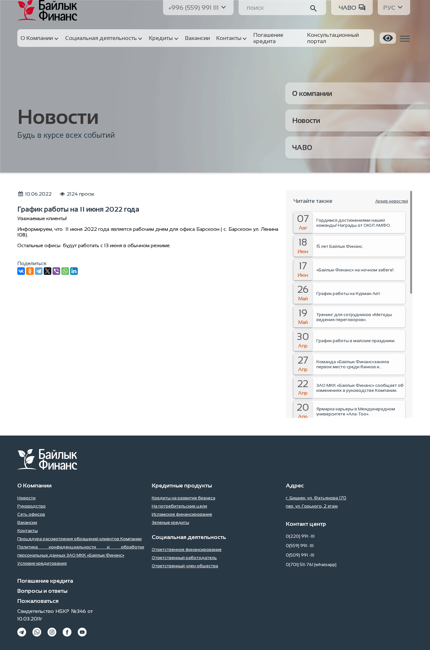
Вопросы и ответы (42, 591)
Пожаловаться (38, 601)
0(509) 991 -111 (300, 555)
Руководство (31, 505)
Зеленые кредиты (170, 522)
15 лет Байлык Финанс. (339, 246)
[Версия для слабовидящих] (388, 38)
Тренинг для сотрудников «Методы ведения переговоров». (354, 317)
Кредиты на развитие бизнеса (183, 497)
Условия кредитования (42, 563)
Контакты (27, 530)
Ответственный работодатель (184, 557)
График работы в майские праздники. (355, 340)
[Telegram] (38, 271)
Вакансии (27, 522)
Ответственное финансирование (187, 549)
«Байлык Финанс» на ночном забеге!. (355, 269)
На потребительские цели (179, 505)
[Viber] (56, 271)
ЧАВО (347, 7)
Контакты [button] (228, 38)
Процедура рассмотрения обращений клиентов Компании (79, 538)
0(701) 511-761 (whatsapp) (311, 564)
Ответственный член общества (185, 565)
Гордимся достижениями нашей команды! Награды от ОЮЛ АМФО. (353, 223)
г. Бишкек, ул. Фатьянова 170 (316, 497)
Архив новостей (391, 201)
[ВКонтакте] (21, 271)
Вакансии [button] (197, 38)
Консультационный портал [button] (333, 38)
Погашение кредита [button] (268, 38)
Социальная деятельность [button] (101, 38)
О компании (312, 93)
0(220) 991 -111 (300, 536)
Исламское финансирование (182, 514)
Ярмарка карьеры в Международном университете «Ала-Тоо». (355, 411)
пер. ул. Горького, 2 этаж (312, 505)
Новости (306, 121)
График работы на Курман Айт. (348, 293)
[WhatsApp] (65, 271)
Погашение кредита (45, 581)
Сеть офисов (31, 514)
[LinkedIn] (74, 271)
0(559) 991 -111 (300, 545)
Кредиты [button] (161, 38)
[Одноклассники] (30, 271)
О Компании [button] (36, 38)
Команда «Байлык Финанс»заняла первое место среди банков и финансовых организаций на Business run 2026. (360, 364)
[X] (47, 271)
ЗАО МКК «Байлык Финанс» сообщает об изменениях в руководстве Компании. (360, 388)
